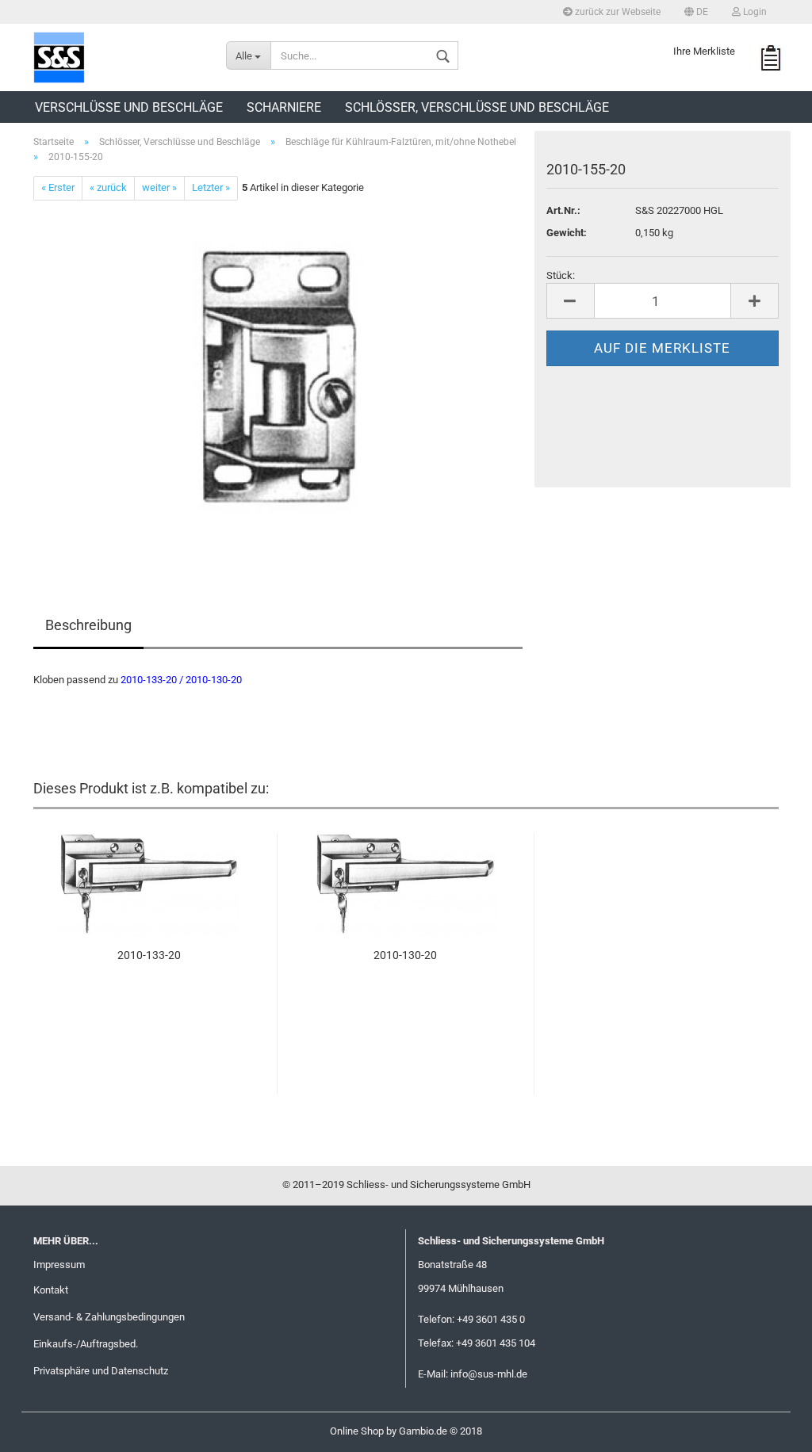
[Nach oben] (768, 1428)
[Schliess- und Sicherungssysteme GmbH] (117, 57)
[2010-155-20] (278, 378)
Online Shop (357, 1431)
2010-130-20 (405, 955)
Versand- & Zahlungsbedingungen (109, 1317)
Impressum (59, 1264)
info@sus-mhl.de (488, 1374)
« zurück (108, 187)
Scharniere (284, 107)
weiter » (159, 187)
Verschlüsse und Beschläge (129, 107)
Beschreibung (88, 625)
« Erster (58, 187)
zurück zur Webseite (617, 11)
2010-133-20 (149, 955)
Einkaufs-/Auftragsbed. (85, 1344)
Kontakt (50, 1290)
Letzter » (211, 187)
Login (754, 11)
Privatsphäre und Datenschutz (100, 1371)
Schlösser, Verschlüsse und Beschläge (477, 107)
